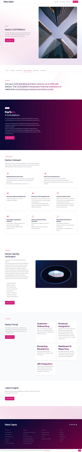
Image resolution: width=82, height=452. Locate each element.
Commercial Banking (9, 443)
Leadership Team (45, 434)
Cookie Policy (47, 450)
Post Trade (25, 434)
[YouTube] (72, 424)
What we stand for (45, 432)
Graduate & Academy (46, 438)
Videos (61, 441)
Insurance (7, 438)
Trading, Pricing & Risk (28, 438)
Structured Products (27, 436)
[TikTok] (70, 424)
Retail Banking (8, 434)
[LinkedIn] (74, 424)
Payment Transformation (28, 441)
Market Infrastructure (27, 443)
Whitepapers (62, 436)
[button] (56, 2)
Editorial (61, 432)
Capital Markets (8, 432)
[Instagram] (76, 424)
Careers (43, 436)
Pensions (7, 441)
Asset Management (9, 436)
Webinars (62, 434)
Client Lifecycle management (29, 432)
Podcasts (62, 438)
